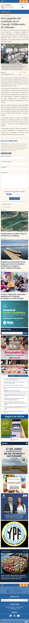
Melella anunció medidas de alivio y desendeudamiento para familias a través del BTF (15, 391)
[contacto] (26, 1)
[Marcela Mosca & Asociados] (26, 621)
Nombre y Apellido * (6, 156)
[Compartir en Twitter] (22, 72)
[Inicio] (7, 6)
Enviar (25, 333)
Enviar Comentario (14, 198)
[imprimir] (20, 74)
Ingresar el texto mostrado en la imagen (14, 191)
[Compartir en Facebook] (20, 72)
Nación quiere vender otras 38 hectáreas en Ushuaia (13, 235)
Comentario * (4, 172)
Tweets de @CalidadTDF (7, 446)
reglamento (14, 149)
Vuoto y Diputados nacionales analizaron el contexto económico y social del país (13, 296)
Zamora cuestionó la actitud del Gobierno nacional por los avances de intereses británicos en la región (15, 408)
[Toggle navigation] (2, 1)
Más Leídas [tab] (12, 375)
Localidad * (4, 167)
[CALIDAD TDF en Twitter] (11, 616)
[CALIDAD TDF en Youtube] (18, 616)
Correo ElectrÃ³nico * (6, 161)
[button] (20, 1)
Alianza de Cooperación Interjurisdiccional (13, 385)
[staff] (23, 1)
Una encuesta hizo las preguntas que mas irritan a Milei (15, 388)
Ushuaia (3, 15)
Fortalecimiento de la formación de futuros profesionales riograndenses (14, 399)
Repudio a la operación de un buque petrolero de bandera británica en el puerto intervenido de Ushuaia (13, 265)
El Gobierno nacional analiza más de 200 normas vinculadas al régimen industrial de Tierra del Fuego (15, 395)
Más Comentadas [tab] (22, 375)
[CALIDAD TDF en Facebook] (15, 616)
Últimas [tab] (4, 375)
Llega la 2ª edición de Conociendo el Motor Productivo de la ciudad (14, 382)
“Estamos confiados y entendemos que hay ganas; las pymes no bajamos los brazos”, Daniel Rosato (15, 403)
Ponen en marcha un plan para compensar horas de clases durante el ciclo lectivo (15, 379)
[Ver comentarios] (25, 72)
